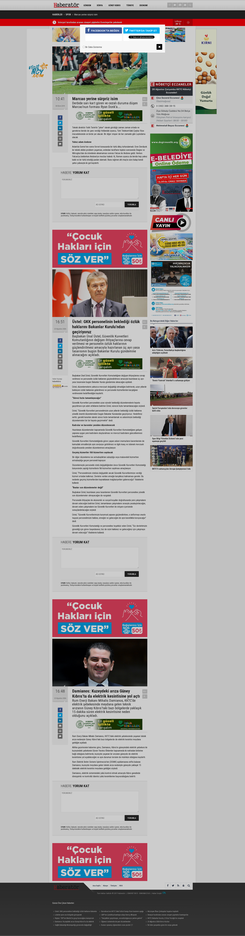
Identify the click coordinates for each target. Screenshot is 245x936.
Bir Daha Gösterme (93, 47)
